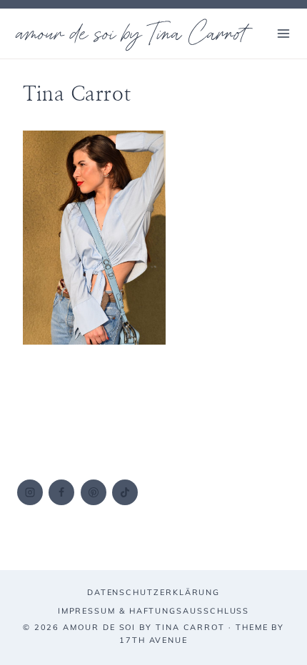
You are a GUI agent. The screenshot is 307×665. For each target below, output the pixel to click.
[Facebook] (61, 492)
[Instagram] (30, 492)
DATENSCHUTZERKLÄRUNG (153, 592)
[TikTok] (125, 492)
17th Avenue (153, 640)
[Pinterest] (93, 492)
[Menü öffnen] (283, 33)
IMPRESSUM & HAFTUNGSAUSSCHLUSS (154, 611)
